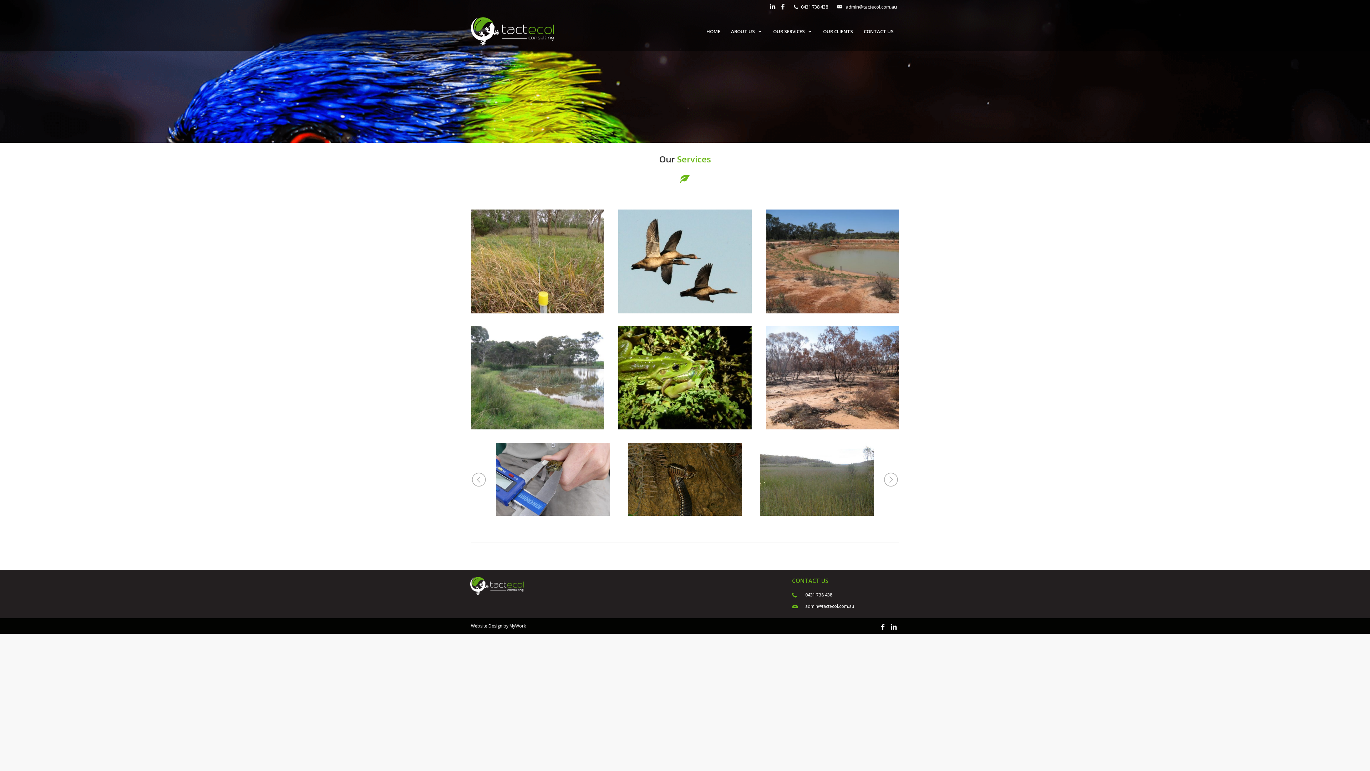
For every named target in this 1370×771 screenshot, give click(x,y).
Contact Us (879, 31)
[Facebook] (783, 7)
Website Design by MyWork (498, 626)
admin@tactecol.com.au (871, 7)
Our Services (789, 31)
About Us (743, 31)
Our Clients (838, 31)
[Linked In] (772, 7)
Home (713, 31)
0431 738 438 (814, 7)
